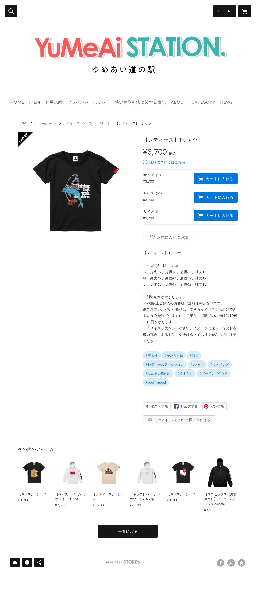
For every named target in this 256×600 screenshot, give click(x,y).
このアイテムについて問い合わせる (182, 420)
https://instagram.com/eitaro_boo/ (231, 563)
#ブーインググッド (214, 373)
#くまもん (185, 373)
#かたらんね (174, 355)
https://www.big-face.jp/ (242, 563)
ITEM (34, 102)
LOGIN (224, 11)
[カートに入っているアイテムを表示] (244, 11)
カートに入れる (220, 178)
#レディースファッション (165, 364)
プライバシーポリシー (89, 102)
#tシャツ (197, 364)
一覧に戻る (128, 531)
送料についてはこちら (168, 162)
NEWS (226, 102)
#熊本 (194, 355)
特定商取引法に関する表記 (140, 102)
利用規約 (54, 102)
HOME (17, 102)
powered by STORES (123, 562)
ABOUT (179, 102)
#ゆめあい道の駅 (158, 373)
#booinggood (156, 382)
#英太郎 (152, 355)
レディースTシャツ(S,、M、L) (86, 123)
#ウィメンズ (220, 364)
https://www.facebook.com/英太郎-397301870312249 (220, 563)
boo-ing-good (45, 123)
